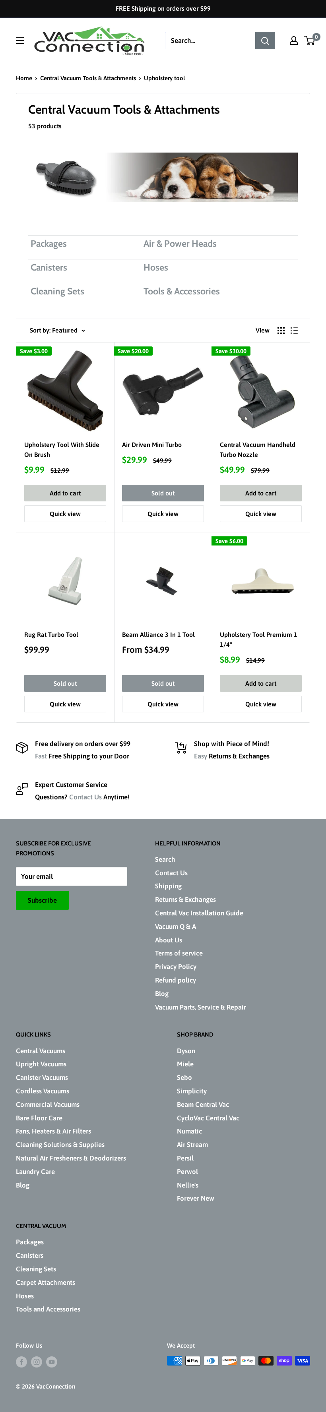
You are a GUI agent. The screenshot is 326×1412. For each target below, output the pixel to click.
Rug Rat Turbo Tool (51, 634)
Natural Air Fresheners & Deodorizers (71, 1158)
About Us (168, 940)
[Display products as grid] (281, 330)
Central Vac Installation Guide (199, 913)
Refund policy (175, 980)
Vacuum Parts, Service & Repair (200, 1007)
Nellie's (187, 1185)
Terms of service (179, 953)
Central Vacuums (40, 1051)
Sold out (163, 493)
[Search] (265, 40)
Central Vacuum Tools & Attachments (88, 78)
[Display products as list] (294, 330)
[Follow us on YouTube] (51, 1362)
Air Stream (192, 1145)
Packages (30, 1242)
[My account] (294, 40)
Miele (185, 1064)
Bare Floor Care (39, 1118)
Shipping (168, 886)
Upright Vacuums (41, 1064)
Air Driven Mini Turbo (152, 444)
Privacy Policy (175, 967)
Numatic (189, 1131)
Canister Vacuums (42, 1077)
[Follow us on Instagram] (36, 1362)
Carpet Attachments (45, 1282)
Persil (185, 1158)
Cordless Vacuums (42, 1091)
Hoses (25, 1296)
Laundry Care (35, 1172)
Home (24, 78)
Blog (162, 994)
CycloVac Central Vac (208, 1118)
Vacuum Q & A (175, 926)
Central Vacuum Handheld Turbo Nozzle (257, 449)
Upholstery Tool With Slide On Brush (61, 449)
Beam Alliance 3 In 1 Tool (158, 634)
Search (165, 859)
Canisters (29, 1255)
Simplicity (192, 1091)
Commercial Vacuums (48, 1104)
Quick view (65, 513)
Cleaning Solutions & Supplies (60, 1145)
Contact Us (85, 797)
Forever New (195, 1198)
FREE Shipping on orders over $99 (163, 8)
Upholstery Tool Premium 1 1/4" (258, 639)
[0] (310, 40)
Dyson (186, 1051)
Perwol (187, 1172)
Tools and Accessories (48, 1309)
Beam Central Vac (203, 1104)
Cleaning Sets (36, 1269)
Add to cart (65, 493)
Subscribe (42, 900)
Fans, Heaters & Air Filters (53, 1131)
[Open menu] (20, 40)
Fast (41, 756)
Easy (200, 756)
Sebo (184, 1077)
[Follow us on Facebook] (21, 1362)
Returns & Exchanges (185, 899)
